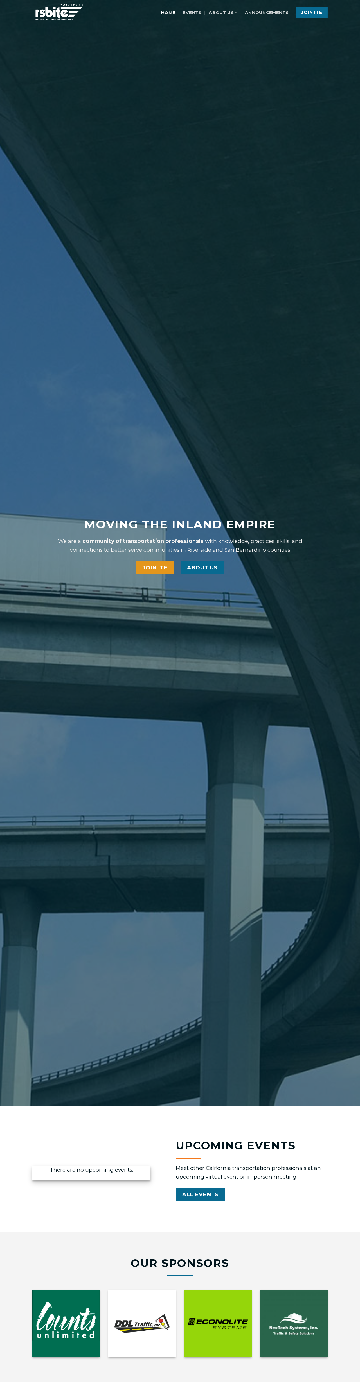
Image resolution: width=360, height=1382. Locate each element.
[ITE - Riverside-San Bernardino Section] (60, 12)
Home (168, 12)
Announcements (267, 12)
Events (192, 12)
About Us (221, 12)
